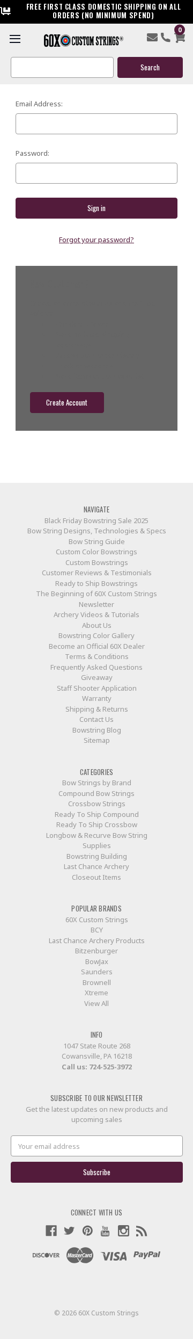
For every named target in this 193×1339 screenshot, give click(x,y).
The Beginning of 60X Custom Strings (96, 593)
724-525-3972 (110, 1067)
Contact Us (96, 719)
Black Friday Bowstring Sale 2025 (96, 520)
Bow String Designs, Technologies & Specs (96, 530)
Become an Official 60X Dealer (97, 646)
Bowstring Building (96, 856)
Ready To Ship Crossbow (96, 824)
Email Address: (39, 103)
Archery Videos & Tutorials (96, 614)
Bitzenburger (96, 951)
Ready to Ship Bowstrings (96, 583)
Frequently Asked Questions (96, 667)
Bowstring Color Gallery (96, 635)
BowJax (96, 961)
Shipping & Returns (96, 709)
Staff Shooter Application (97, 688)
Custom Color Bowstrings (96, 551)
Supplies (97, 845)
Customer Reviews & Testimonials (97, 572)
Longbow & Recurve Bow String (96, 835)
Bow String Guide (97, 541)
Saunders (97, 971)
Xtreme (96, 992)
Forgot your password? (96, 239)
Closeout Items (96, 877)
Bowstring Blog (96, 730)
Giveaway (97, 677)
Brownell (97, 982)
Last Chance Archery (96, 866)
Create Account (66, 402)
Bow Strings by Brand (96, 782)
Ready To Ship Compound (97, 814)
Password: (32, 153)
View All (96, 1003)
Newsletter (96, 604)
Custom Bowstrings (96, 562)
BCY (97, 930)
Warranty (97, 698)
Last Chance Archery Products (97, 940)
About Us (97, 625)
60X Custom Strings (96, 919)
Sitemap (97, 740)
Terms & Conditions (97, 656)
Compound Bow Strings (96, 793)
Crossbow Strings (96, 803)
